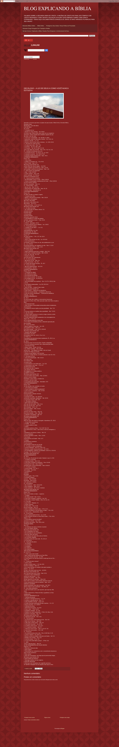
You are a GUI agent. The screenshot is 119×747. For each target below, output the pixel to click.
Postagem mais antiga (65, 717)
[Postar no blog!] (37, 668)
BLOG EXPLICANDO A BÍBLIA (57, 8)
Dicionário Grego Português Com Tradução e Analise (36, 28)
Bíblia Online (40, 25)
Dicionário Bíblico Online (29, 25)
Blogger (62, 728)
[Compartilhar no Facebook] (40, 668)
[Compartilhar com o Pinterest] (41, 668)
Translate (35, 59)
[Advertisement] (47, 73)
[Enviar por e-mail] (35, 668)
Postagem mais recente (29, 717)
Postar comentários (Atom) (33, 719)
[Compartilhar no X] (38, 668)
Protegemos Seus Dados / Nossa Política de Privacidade (60, 25)
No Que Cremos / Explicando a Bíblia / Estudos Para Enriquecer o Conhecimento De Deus (46, 31)
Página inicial (47, 717)
